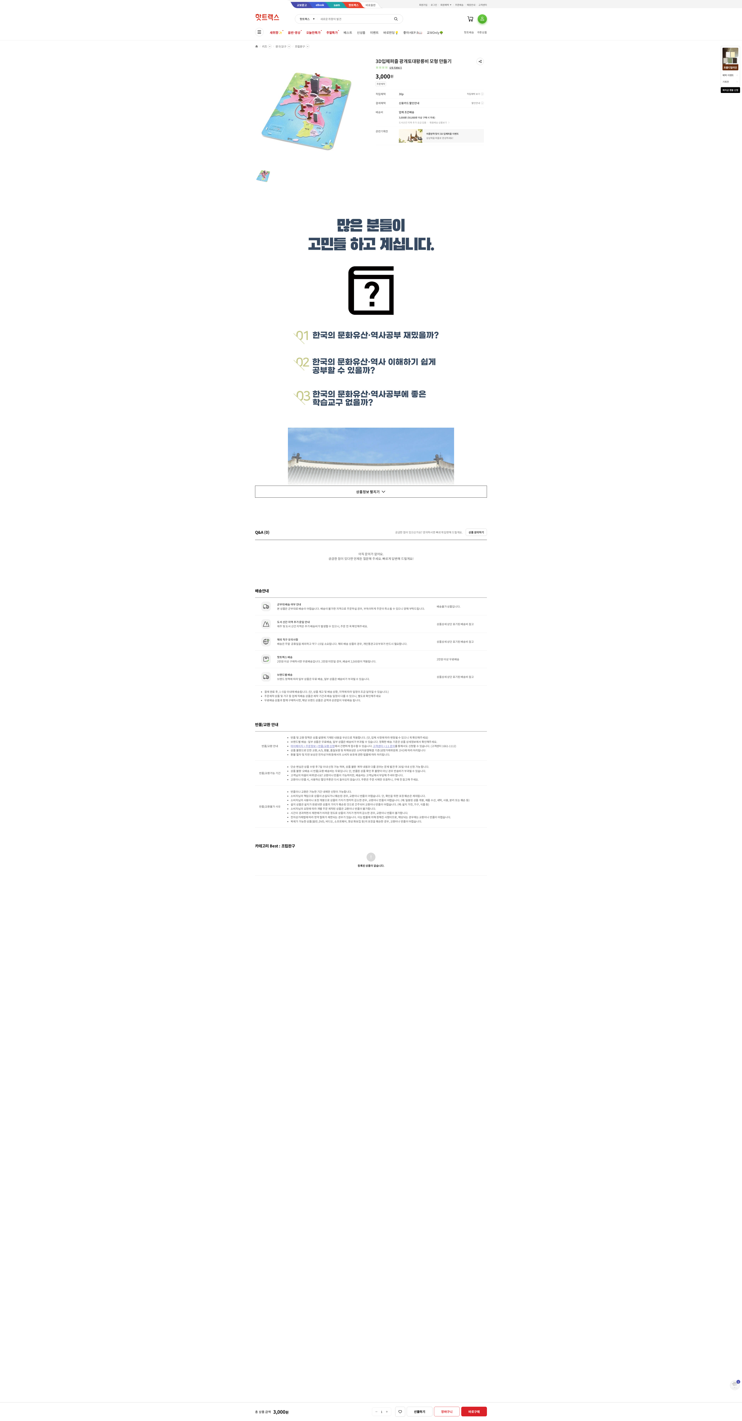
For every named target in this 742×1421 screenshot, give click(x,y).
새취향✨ (276, 32)
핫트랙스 (305, 19)
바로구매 (474, 1411)
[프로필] (482, 19)
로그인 (434, 4)
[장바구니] (470, 18)
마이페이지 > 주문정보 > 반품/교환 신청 (313, 746)
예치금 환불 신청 (730, 90)
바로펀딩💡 (391, 32)
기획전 (725, 81)
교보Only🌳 (435, 32)
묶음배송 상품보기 (438, 122)
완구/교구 (281, 46)
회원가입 (423, 4)
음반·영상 (294, 32)
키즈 (264, 46)
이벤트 (374, 32)
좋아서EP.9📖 (412, 32)
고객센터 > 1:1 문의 (384, 746)
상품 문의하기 (476, 532)
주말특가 (332, 32)
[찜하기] (400, 1412)
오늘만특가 (313, 32)
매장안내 (471, 4)
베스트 (348, 32)
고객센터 (482, 4)
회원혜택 (444, 4)
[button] (480, 61)
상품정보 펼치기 (368, 491)
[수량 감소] (376, 1412)
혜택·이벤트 (728, 75)
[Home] (256, 46)
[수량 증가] (387, 1412)
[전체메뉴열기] (259, 32)
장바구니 (447, 1411)
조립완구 (300, 46)
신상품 (361, 32)
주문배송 (459, 4)
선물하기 (419, 1411)
